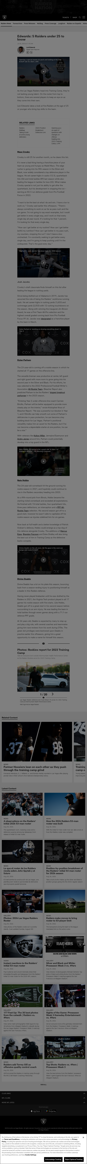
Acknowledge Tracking (53, 1159)
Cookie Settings (30, 1155)
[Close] (83, 1137)
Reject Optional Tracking (73, 1159)
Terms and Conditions (12, 1139)
